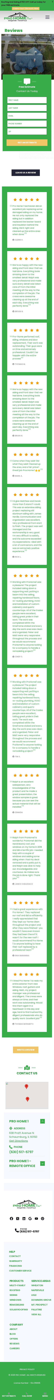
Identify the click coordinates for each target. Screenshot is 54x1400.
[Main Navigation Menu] (47, 17)
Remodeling (17, 1304)
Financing (15, 1265)
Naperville (37, 1290)
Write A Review (25, 1049)
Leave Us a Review (25, 172)
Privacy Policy (27, 1369)
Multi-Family (17, 1285)
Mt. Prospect (39, 1304)
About (13, 1329)
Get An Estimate (27, 142)
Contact (15, 1256)
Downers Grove (41, 1299)
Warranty (15, 1261)
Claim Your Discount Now (26, 8)
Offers (14, 1338)
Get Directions (18, 1141)
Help (12, 1252)
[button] (26, 1086)
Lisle (34, 1295)
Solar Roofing (19, 1309)
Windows (15, 1299)
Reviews (14, 1343)
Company (16, 1324)
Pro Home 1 (19, 1121)
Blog (13, 1333)
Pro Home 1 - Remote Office (22, 1163)
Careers (15, 1348)
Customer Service (20, 1270)
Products (17, 1281)
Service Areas (41, 1281)
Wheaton (37, 1285)
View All (36, 1314)
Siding (13, 1295)
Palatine (36, 1309)
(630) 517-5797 (21, 1152)
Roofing (15, 1290)
